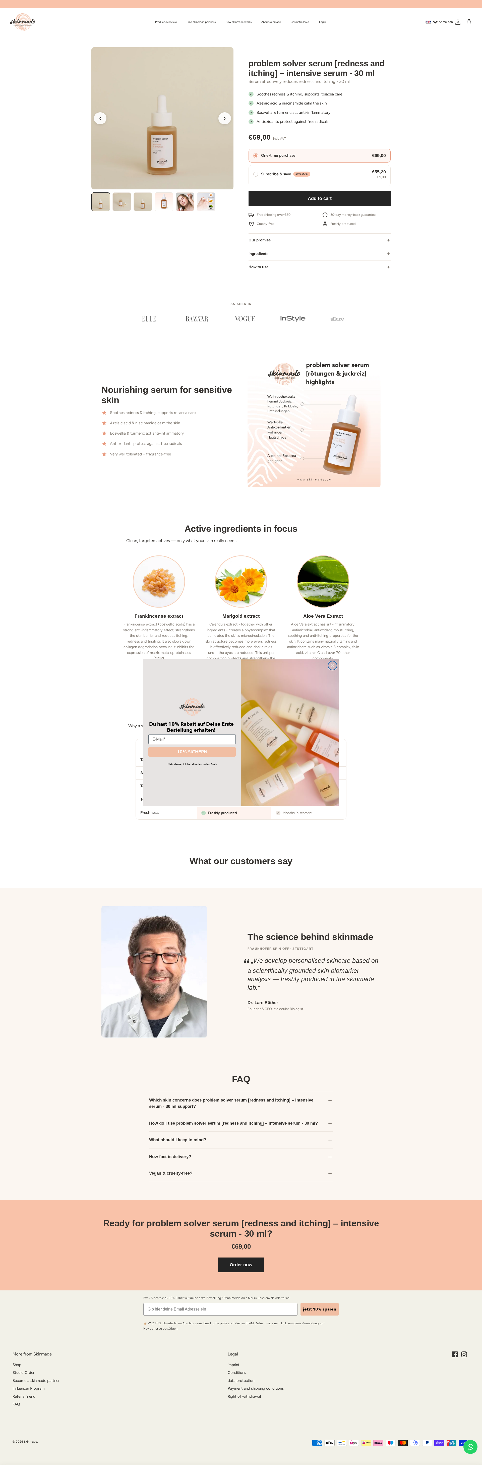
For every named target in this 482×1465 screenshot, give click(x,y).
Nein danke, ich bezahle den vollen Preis (192, 764)
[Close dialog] (332, 665)
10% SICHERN (192, 751)
